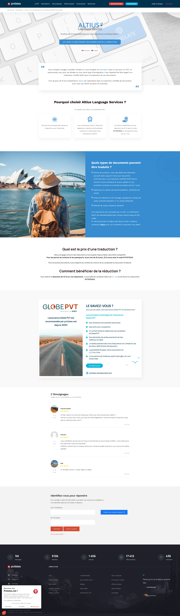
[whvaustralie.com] (149, 595)
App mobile (83, 588)
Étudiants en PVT (85, 593)
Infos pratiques (57, 4)
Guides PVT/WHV (54, 588)
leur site (126, 134)
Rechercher (91, 4)
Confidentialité (85, 575)
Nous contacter (117, 575)
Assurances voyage (116, 3)
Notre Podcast (116, 588)
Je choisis (21, 606)
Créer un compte (157, 4)
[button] (4, 613)
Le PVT (37, 4)
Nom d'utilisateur (57, 507)
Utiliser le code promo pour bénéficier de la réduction (90, 42)
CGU (50, 575)
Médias (82, 584)
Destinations (45, 4)
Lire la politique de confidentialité (12, 600)
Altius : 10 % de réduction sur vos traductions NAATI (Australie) (44, 10)
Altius (81, 81)
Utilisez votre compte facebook (113, 512)
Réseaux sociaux (54, 593)
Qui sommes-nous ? (86, 580)
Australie (103, 70)
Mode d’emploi (53, 580)
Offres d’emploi (69, 4)
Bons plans (19, 10)
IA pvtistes (115, 593)
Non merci (8, 606)
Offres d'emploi (116, 584)
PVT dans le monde (118, 580)
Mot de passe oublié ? (57, 534)
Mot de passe (55, 518)
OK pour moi (35, 606)
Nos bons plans (131, 3)
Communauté (80, 4)
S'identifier (168, 4)
